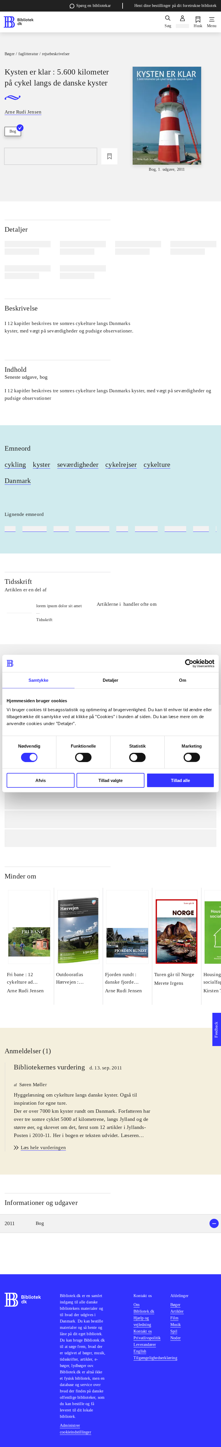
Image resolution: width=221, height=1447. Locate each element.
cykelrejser (121, 464)
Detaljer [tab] (111, 679)
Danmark (18, 480)
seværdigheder (78, 464)
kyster (41, 464)
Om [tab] (182, 679)
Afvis (40, 780)
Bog (12, 131)
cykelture (157, 464)
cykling (15, 464)
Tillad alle (180, 780)
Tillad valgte (110, 780)
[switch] (83, 757)
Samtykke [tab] (38, 679)
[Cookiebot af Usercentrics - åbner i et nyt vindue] (189, 663)
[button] (110, 1223)
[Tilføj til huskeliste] (109, 156)
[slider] (167, 119)
